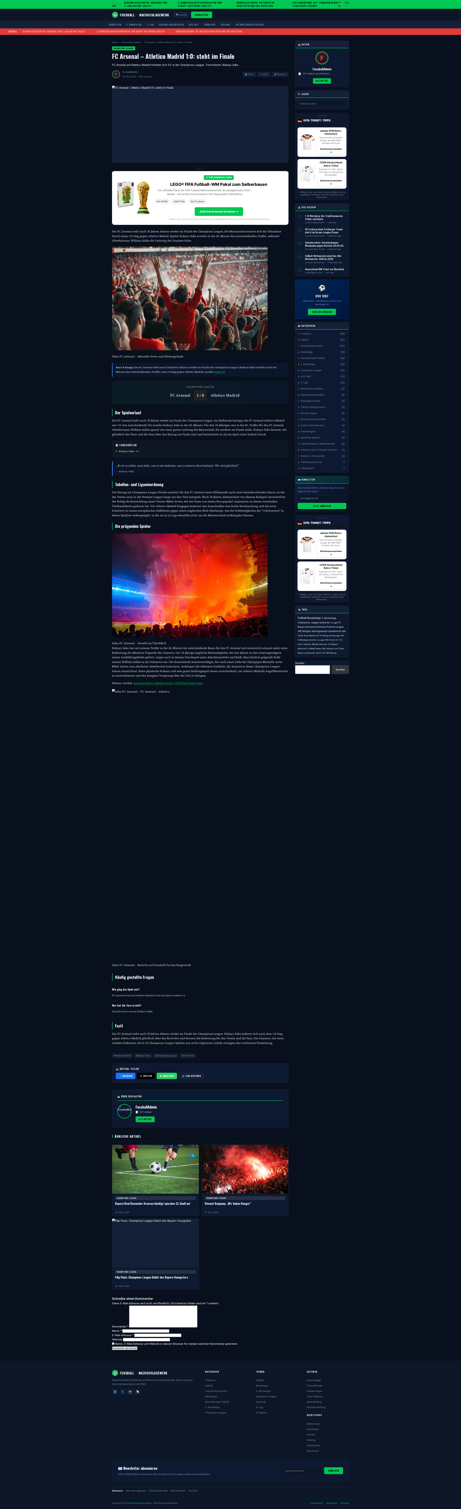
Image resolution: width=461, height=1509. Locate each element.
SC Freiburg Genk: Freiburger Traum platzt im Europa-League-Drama (324, 230)
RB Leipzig (327, 648)
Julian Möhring (315, 1396)
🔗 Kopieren (280, 74)
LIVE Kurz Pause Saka (188, 683)
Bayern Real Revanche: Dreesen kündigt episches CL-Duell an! (152, 1203)
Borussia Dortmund (316, 627)
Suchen (299, 663)
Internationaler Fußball (250, 24)
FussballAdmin (315, 1385)
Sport (319, 653)
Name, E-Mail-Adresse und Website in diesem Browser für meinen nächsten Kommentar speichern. (176, 1343)
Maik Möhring (314, 1402)
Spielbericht (334, 631)
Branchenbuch (178, 1490)
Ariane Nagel (314, 1380)
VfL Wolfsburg (329, 653)
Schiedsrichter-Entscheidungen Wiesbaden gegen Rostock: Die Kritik (324, 244)
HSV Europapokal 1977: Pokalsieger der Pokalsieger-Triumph (315, 4)
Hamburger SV (336, 635)
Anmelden (333, 1470)
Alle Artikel (145, 1119)
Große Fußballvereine (315, 222)
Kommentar (120, 1326)
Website (117, 1339)
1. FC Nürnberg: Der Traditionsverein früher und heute (324, 217)
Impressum (313, 1429)
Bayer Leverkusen (306, 653)
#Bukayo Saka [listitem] (143, 1055)
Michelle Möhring (316, 1407)
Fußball (226, 24)
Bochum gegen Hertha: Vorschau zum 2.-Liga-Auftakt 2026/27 (145, 4)
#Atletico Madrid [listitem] (122, 1055)
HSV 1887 (194, 24)
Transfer (307, 644)
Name (117, 1331)
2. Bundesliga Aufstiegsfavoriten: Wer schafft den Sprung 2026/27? (200, 4)
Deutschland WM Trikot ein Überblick (324, 269)
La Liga (320, 640)
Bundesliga (115, 24)
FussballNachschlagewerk (141, 14)
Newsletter (201, 14)
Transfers (210, 24)
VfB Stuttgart (304, 631)
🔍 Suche (181, 14)
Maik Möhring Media (141, 1503)
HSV (327, 640)
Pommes (193, 1490)
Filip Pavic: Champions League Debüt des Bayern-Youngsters (151, 1277)
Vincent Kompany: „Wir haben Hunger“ (228, 1203)
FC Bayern (261, 1412)
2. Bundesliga (134, 24)
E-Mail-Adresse (123, 1335)
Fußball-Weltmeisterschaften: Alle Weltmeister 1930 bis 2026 (323, 257)
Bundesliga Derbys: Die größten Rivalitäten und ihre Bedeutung (255, 4)
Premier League (335, 627)
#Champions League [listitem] (165, 1055)
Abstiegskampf (320, 631)
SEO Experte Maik (158, 1490)
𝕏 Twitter (146, 1075)
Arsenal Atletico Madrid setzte (153, 683)
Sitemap (311, 1440)
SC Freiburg (322, 635)
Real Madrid (310, 635)
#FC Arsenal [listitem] (188, 1055)
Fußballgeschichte (313, 272)
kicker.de (219, 372)
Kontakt (311, 1434)
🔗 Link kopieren (191, 1075)
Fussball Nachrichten (171, 24)
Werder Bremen (319, 644)
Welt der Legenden (136, 1490)
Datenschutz (313, 1423)
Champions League (131, 42)
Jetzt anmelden (322, 505)
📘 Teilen (249, 74)
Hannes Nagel (314, 1391)
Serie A (333, 640)
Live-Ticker (338, 648)
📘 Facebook (126, 1075)
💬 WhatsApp (167, 1075)
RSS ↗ (347, 4)
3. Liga (150, 24)
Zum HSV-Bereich (322, 311)
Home (115, 42)
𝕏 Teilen (264, 74)
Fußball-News (314, 648)
